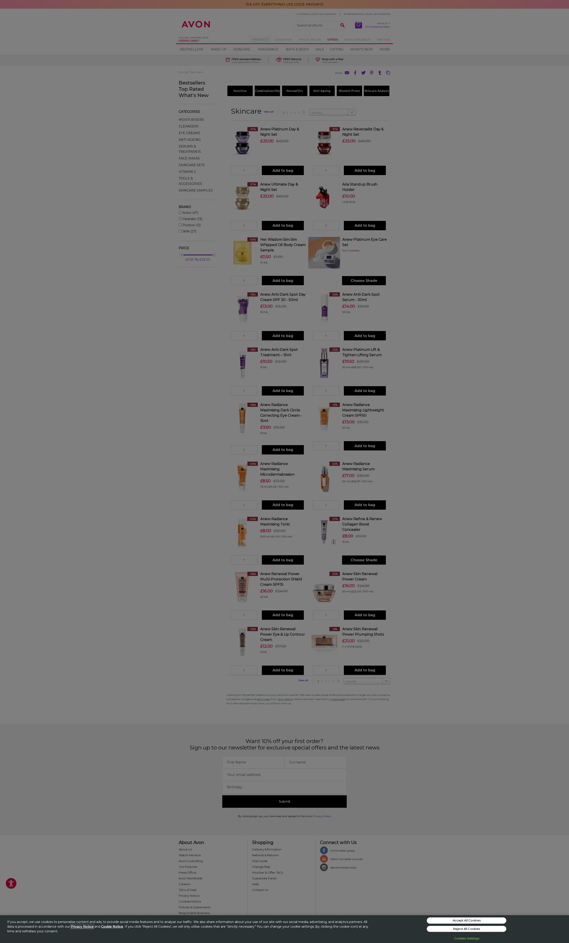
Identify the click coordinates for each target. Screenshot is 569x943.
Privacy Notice (82, 927)
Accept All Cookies (467, 920)
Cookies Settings (466, 938)
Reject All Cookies (466, 929)
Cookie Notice (112, 927)
